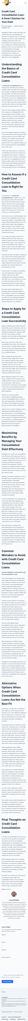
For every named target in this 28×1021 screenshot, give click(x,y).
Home (3, 992)
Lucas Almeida (14, 900)
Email (4, 942)
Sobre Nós (13, 1019)
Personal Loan (6, 27)
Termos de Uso (21, 1019)
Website (4, 950)
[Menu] (25, 3)
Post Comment (7, 981)
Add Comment (6, 957)
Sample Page (5, 1019)
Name (4, 935)
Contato (4, 1017)
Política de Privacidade (14, 1017)
